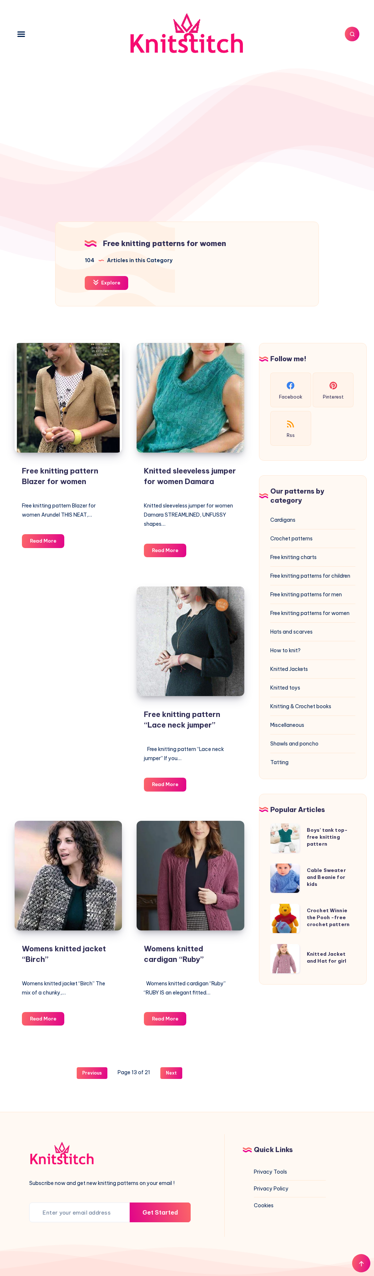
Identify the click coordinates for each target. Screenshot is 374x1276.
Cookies (264, 1205)
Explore (110, 283)
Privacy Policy (271, 1188)
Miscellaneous (287, 725)
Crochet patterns (291, 538)
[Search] (352, 34)
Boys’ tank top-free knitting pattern (327, 837)
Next (171, 1073)
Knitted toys (285, 687)
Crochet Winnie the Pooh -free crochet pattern (328, 917)
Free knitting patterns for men (306, 594)
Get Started (160, 1212)
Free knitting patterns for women (310, 613)
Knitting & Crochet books (300, 706)
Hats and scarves (291, 631)
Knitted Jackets (289, 669)
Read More (47, 542)
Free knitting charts (293, 557)
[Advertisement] (187, 130)
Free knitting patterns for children (310, 576)
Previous (92, 1073)
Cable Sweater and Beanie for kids (326, 877)
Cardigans (282, 520)
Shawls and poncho (294, 743)
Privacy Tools (270, 1172)
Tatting (279, 762)
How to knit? (285, 650)
